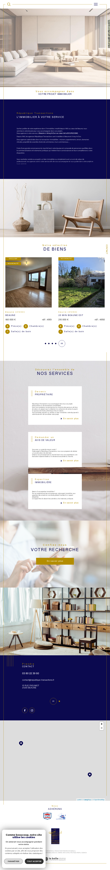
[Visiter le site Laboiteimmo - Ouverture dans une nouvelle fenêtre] (54, 856)
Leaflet (79, 794)
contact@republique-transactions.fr (38, 675)
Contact (107, 249)
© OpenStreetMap (98, 794)
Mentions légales (51, 847)
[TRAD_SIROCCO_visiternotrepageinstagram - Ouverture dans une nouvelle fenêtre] (32, 705)
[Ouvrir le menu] (95, 4)
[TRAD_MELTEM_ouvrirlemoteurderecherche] (9, 4)
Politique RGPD (75, 847)
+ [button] (101, 718)
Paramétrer (13, 861)
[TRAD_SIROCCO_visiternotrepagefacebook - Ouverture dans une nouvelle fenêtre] (25, 705)
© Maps (87, 794)
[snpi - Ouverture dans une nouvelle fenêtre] (47, 811)
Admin (60, 847)
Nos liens (66, 847)
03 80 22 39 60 (30, 668)
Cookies (84, 847)
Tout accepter (34, 861)
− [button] (101, 722)
